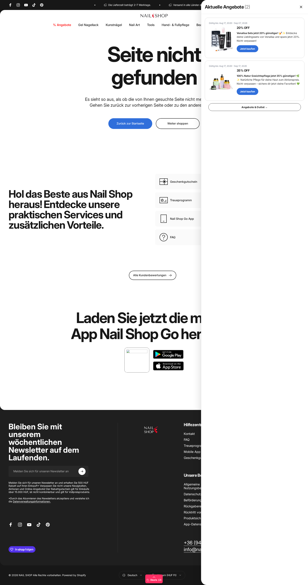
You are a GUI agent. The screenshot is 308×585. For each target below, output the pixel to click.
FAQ (186, 439)
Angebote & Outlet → (255, 107)
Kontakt (189, 434)
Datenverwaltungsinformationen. (32, 501)
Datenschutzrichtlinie (199, 494)
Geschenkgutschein (198, 458)
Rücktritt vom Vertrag (199, 512)
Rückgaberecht (195, 506)
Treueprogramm (195, 446)
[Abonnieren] (82, 471)
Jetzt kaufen (247, 48)
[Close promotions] (301, 7)
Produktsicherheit (196, 518)
